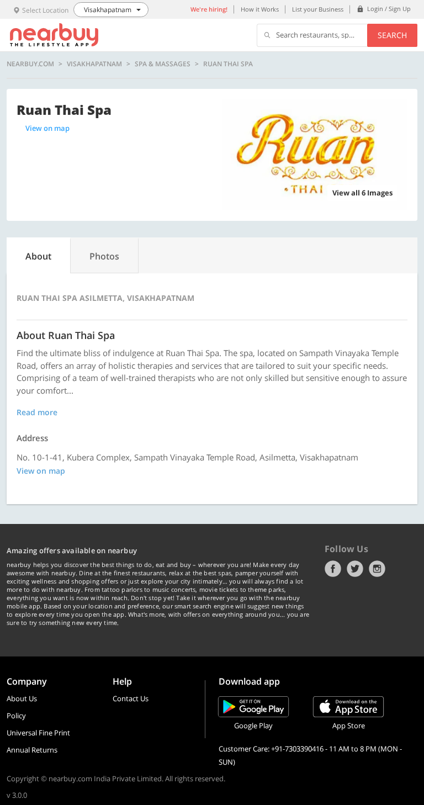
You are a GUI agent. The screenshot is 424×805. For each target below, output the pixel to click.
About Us (22, 698)
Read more (37, 412)
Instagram (377, 568)
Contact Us (131, 698)
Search (392, 35)
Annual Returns (32, 750)
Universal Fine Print (38, 733)
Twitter (355, 568)
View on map (47, 128)
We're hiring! (208, 9)
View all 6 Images (362, 193)
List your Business (317, 9)
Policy (16, 716)
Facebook (333, 568)
